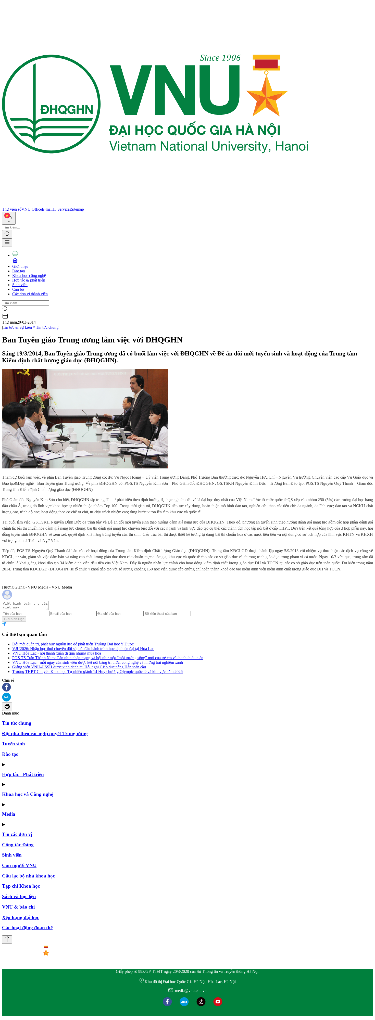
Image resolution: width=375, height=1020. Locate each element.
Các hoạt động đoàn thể (27, 927)
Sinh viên (20, 285)
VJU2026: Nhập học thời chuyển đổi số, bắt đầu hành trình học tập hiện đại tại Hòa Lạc (83, 648)
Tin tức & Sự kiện (17, 327)
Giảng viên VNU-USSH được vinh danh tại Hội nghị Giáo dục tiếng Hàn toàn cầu (79, 667)
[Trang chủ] (155, 204)
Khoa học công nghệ (29, 275)
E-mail (47, 209)
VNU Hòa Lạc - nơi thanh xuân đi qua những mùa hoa (56, 653)
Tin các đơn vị (17, 834)
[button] (187, 688)
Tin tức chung (47, 327)
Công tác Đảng (18, 844)
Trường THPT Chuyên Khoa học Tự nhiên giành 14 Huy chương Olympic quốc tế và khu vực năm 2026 (97, 671)
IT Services (62, 209)
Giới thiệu (20, 266)
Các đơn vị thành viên (30, 294)
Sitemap (77, 209)
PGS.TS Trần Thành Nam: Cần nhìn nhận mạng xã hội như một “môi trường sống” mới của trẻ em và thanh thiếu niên (107, 658)
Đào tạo (18, 271)
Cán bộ (18, 289)
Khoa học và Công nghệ (27, 794)
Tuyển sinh (13, 743)
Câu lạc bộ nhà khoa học (28, 875)
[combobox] (9, 218)
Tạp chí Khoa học (21, 886)
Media (8, 814)
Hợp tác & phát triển (28, 280)
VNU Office (31, 209)
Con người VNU (19, 865)
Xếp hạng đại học (20, 917)
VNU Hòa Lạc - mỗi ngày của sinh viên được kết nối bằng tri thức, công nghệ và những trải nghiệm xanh (97, 662)
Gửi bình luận (14, 619)
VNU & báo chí (18, 907)
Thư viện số (11, 209)
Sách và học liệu (19, 896)
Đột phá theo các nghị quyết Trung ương (45, 733)
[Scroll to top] (7, 939)
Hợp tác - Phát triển (23, 774)
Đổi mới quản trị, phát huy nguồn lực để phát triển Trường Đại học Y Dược (73, 644)
